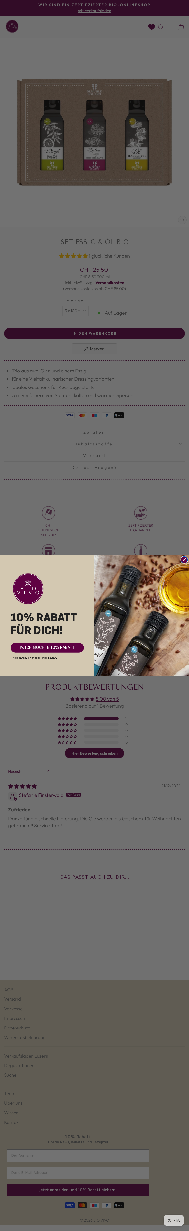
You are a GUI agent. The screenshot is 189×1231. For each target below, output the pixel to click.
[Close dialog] (184, 559)
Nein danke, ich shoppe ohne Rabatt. (35, 657)
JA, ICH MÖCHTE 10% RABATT (47, 647)
